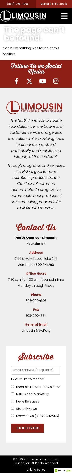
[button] (64, 16)
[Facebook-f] (16, 81)
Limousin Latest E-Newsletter (37, 387)
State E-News (26, 408)
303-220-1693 (36, 300)
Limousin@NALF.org (36, 330)
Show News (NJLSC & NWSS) (37, 416)
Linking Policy (36, 470)
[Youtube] (43, 81)
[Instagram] (56, 81)
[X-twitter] (29, 81)
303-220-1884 (36, 315)
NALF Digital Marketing (32, 394)
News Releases (27, 401)
